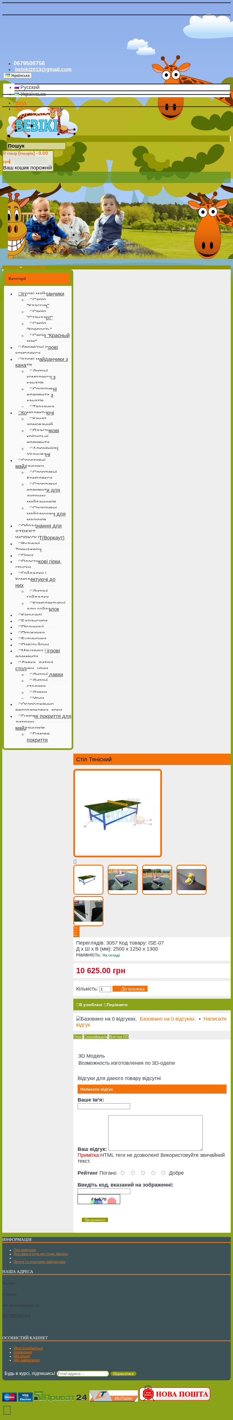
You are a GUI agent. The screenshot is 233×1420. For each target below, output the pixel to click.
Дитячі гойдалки (38, 594)
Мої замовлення (27, 1360)
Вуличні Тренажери (28, 546)
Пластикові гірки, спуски (38, 564)
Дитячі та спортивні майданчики (40, 1262)
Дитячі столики (37, 683)
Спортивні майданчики (30, 463)
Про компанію (25, 1250)
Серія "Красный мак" (48, 338)
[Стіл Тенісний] (117, 855)
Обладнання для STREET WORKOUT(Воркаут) (40, 532)
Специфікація (95, 1036)
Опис (77, 1036)
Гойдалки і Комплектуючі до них (35, 579)
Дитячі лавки (48, 674)
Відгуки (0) (119, 1036)
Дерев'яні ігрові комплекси (36, 350)
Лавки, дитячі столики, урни (34, 665)
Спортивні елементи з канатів (42, 395)
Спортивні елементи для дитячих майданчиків (43, 493)
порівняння (23, 1352)
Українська (32, 94)
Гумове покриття (38, 737)
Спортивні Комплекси (42, 475)
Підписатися (123, 1374)
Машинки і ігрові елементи (37, 654)
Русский (29, 87)
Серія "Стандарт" (40, 314)
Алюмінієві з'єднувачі (42, 451)
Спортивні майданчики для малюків (46, 514)
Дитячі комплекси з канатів (41, 377)
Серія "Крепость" (39, 326)
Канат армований (40, 422)
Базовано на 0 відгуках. (168, 1019)
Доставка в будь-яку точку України (41, 1254)
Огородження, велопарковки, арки (38, 707)
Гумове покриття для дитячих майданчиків (43, 722)
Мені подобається (28, 1348)
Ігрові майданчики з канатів (41, 362)
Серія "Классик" (38, 303)
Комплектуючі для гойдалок (46, 606)
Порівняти (117, 1004)
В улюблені (90, 1004)
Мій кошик (22, 1356)
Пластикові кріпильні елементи (43, 436)
